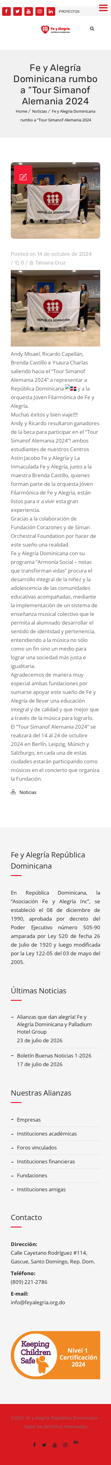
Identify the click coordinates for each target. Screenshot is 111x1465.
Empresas (29, 1119)
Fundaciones (32, 1175)
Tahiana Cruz (50, 262)
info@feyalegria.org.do (38, 1302)
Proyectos (69, 11)
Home (21, 111)
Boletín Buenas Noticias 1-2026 (54, 1055)
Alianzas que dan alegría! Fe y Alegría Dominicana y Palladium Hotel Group (54, 1024)
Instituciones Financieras (46, 1161)
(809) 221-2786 (29, 1281)
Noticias (39, 111)
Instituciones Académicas (47, 1133)
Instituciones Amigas (41, 1189)
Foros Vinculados (37, 1147)
